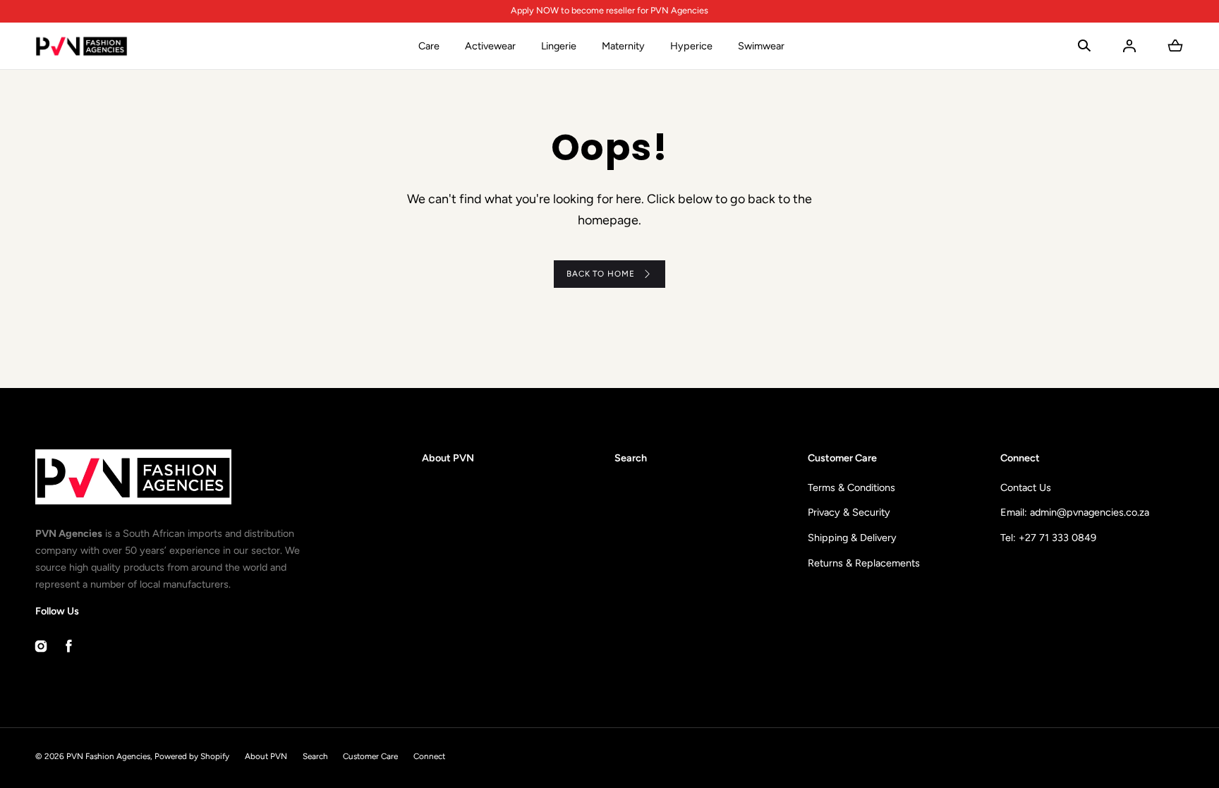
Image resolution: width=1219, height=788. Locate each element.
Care (428, 46)
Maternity (623, 46)
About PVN (448, 457)
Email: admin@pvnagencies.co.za (1074, 512)
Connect (429, 756)
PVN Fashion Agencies (108, 756)
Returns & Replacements (864, 563)
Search (630, 457)
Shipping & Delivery (852, 537)
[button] (1084, 45)
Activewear (490, 46)
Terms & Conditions (851, 487)
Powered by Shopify (191, 756)
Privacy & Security (849, 512)
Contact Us (1025, 487)
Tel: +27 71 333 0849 (1048, 537)
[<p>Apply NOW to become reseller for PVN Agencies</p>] (609, 11)
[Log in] (1129, 45)
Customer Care (370, 756)
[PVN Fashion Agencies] (81, 46)
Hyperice (691, 46)
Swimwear (761, 46)
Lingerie (558, 46)
